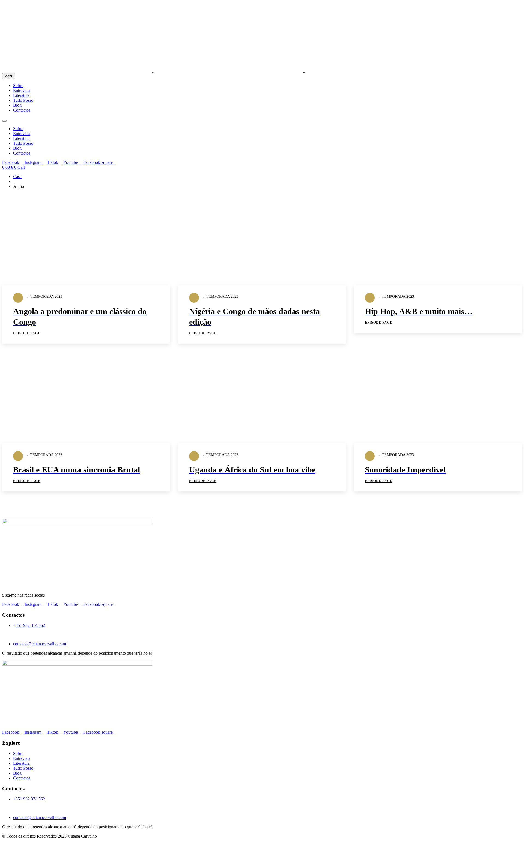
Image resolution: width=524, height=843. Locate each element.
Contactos (21, 110)
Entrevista (21, 90)
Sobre (18, 85)
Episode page (26, 333)
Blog (17, 105)
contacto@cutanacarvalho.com (39, 644)
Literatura (21, 95)
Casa (17, 176)
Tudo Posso (23, 100)
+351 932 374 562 (29, 625)
